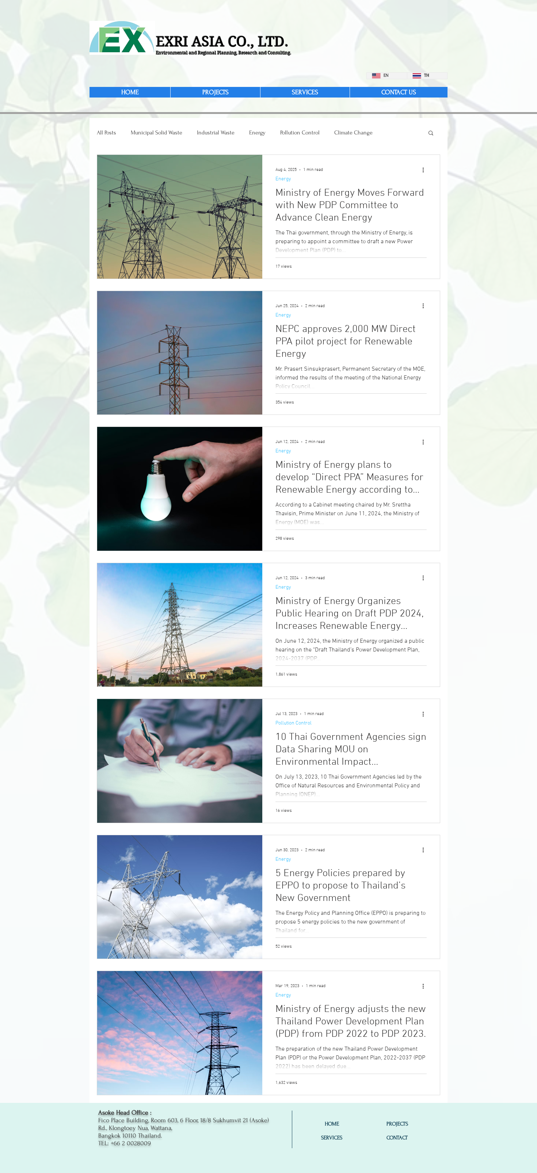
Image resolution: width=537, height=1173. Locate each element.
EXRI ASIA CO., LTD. (222, 42)
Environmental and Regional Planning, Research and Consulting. (223, 53)
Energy (257, 132)
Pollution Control (300, 132)
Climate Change (353, 132)
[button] (430, 133)
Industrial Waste (216, 132)
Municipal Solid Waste (156, 132)
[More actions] (425, 169)
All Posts (106, 132)
